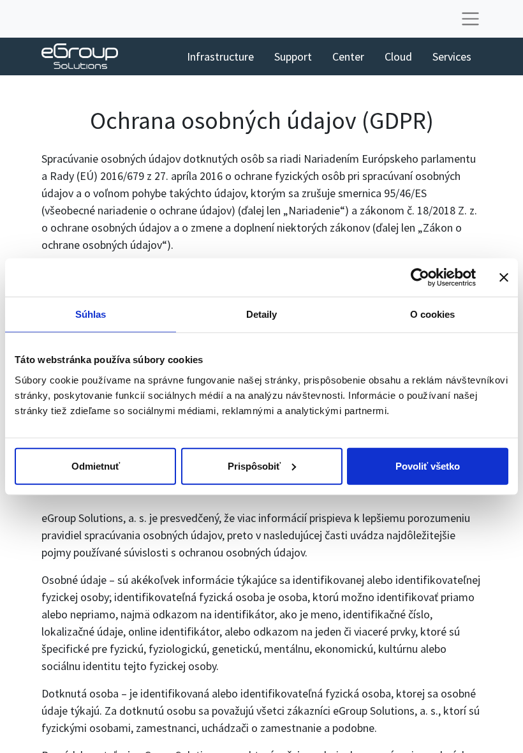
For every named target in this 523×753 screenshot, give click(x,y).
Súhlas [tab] (91, 314)
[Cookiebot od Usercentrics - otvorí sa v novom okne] (420, 277)
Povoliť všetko (427, 465)
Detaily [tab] (261, 314)
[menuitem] (220, 56)
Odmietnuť (95, 465)
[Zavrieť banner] (503, 277)
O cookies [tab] (432, 314)
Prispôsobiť (254, 465)
